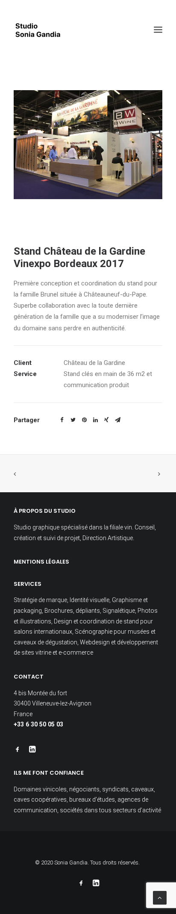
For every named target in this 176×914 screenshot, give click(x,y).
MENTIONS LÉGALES (41, 562)
